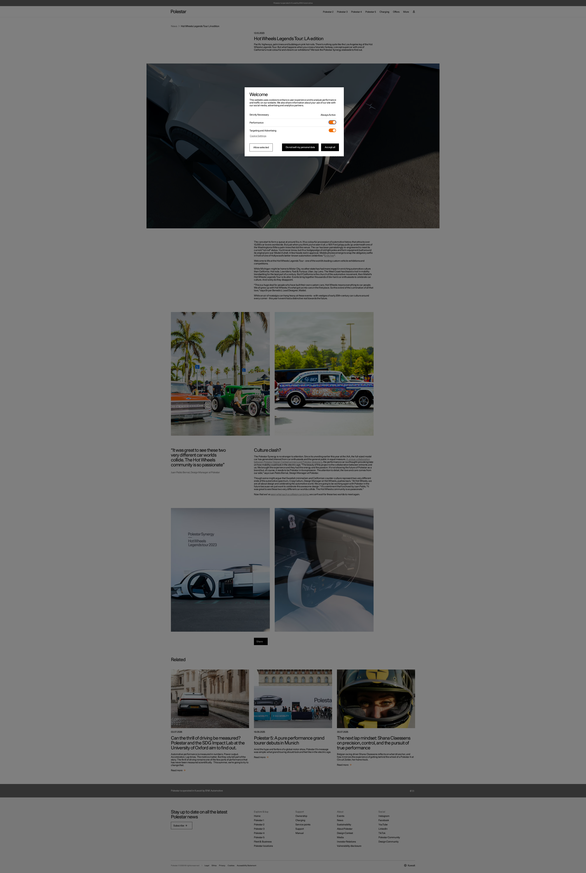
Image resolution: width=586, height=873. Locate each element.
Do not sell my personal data (300, 147)
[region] (294, 121)
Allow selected (261, 147)
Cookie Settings (258, 136)
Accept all (330, 147)
